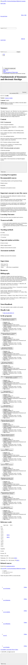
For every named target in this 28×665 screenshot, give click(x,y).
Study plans (3, 3)
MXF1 (8, 535)
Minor (4, 71)
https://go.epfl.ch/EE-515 (8, 313)
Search (2, 28)
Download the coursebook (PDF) (18, 93)
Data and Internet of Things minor (10, 72)
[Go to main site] (13, 67)
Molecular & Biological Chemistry (7, 421)
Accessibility (3, 649)
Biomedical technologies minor (7, 479)
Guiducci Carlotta (9, 98)
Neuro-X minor (6, 508)
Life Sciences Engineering (7, 348)
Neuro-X (7, 450)
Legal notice (9, 649)
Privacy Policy (15, 649)
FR (4, 54)
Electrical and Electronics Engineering (8, 319)
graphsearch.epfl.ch (10, 566)
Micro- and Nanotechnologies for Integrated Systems (11, 377)
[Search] (11, 50)
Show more (3, 171)
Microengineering (7, 392)
